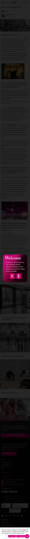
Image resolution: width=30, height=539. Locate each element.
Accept (12, 536)
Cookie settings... (22, 536)
